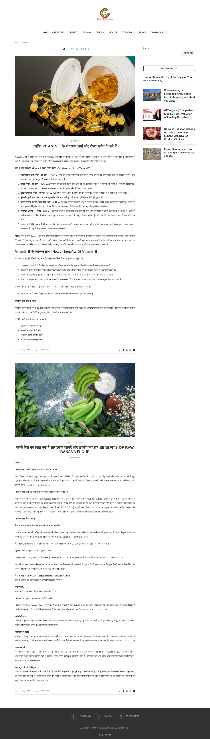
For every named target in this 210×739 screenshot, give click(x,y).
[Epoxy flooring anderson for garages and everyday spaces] (152, 154)
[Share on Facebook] (123, 350)
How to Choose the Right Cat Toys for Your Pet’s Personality (168, 79)
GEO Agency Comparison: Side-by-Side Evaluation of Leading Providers (179, 114)
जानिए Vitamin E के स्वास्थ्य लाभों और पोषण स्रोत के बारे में (75, 146)
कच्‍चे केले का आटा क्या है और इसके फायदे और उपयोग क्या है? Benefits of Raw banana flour (75, 449)
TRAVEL (142, 32)
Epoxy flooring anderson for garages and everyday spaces (179, 152)
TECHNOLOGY (127, 32)
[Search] (166, 32)
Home (45, 32)
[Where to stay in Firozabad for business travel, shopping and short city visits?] (152, 95)
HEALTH (113, 32)
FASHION (87, 32)
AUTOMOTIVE (58, 32)
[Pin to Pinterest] (130, 350)
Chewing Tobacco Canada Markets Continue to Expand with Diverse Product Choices (179, 134)
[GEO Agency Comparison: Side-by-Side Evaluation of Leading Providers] (152, 115)
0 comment (44, 350)
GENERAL (100, 32)
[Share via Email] (134, 350)
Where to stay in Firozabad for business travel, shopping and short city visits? (179, 95)
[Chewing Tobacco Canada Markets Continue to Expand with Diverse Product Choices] (152, 133)
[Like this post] (120, 350)
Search (146, 48)
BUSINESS (73, 32)
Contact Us (157, 32)
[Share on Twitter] (127, 350)
